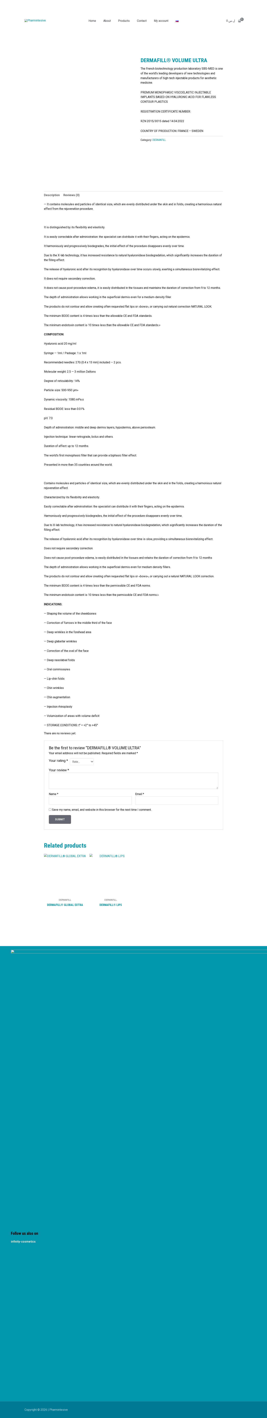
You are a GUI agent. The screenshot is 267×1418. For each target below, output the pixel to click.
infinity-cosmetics (23, 1241)
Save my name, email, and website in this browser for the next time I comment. (101, 809)
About (107, 21)
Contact (142, 21)
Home (92, 21)
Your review (59, 770)
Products (124, 21)
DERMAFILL (159, 140)
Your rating (58, 761)
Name (53, 794)
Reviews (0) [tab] (71, 195)
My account (161, 21)
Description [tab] (52, 195)
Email (139, 794)
